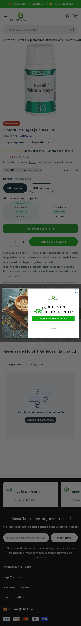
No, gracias (53, 328)
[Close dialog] (76, 291)
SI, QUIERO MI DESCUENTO (53, 318)
